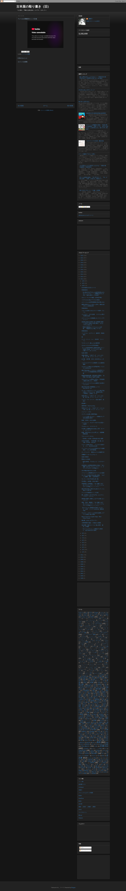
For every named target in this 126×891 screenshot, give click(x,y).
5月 (83, 542)
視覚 (89, 705)
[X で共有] (25, 52)
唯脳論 (80, 770)
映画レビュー (96, 679)
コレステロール (91, 636)
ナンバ (87, 654)
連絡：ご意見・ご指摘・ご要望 (87, 806)
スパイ (82, 646)
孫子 (107, 731)
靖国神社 (99, 769)
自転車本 (101, 708)
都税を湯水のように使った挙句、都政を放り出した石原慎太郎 (93, 305)
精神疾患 (84, 728)
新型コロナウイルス (86, 720)
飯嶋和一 (87, 755)
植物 (93, 718)
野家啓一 (90, 769)
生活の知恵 (97, 726)
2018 (82, 265)
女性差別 (100, 714)
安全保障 (101, 675)
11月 (83, 283)
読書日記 (104, 746)
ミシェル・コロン (93, 667)
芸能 (90, 692)
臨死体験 (83, 772)
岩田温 (106, 686)
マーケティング (101, 662)
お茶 (82, 631)
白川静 (80, 753)
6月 (83, 540)
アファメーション (82, 620)
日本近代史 (82, 750)
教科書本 (99, 689)
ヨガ (95, 670)
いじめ (91, 623)
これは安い (99, 636)
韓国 (95, 686)
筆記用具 (90, 758)
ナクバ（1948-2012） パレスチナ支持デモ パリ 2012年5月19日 (93, 445)
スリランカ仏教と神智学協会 (89, 414)
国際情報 (96, 699)
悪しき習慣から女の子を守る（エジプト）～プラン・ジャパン (93, 495)
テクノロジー (92, 650)
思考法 (105, 703)
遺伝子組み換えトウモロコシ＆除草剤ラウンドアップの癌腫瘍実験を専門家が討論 (93, 372)
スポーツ (88, 646)
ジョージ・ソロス (86, 411)
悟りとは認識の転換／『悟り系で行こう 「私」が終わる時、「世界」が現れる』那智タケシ (93, 178)
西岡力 (91, 728)
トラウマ (100, 652)
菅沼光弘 (99, 723)
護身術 (85, 696)
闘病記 (93, 742)
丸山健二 (100, 686)
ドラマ (105, 652)
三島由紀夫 (96, 702)
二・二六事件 (98, 748)
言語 (94, 695)
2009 (82, 559)
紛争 (100, 761)
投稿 (82, 847)
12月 (83, 281)
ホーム (45, 106)
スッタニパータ (89, 645)
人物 (107, 722)
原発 (84, 695)
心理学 (106, 719)
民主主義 (106, 766)
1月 (83, 552)
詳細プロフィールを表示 (93, 21)
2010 (82, 557)
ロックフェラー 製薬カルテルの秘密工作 (93, 452)
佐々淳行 (86, 700)
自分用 (80, 804)
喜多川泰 (82, 687)
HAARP (85, 614)
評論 (94, 758)
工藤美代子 (95, 696)
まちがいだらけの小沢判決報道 (90, 345)
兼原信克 (80, 693)
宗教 (87, 712)
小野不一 (90, 18)
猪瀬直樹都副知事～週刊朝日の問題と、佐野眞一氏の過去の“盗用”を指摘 (93, 376)
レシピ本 (80, 674)
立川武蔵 (94, 770)
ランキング (101, 670)
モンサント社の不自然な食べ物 (90, 479)
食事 (100, 719)
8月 (83, 535)
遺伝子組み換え (84, 677)
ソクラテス (100, 646)
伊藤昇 (90, 676)
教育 (91, 689)
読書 (95, 746)
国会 (92, 699)
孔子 (89, 696)
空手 (99, 690)
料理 (98, 770)
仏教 (83, 761)
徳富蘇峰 (101, 744)
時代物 (103, 706)
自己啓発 (86, 708)
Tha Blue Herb (84, 617)
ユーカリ (85, 670)
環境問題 (81, 686)
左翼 (104, 700)
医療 (98, 677)
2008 (82, 562)
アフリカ (100, 620)
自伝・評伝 (83, 709)
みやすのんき (81, 669)
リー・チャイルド (97, 672)
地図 (107, 734)
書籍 (81, 714)
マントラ (83, 667)
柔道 (100, 712)
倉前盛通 (91, 731)
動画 (29, 54)
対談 (90, 733)
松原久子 (103, 717)
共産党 (86, 689)
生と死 (89, 726)
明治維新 (83, 767)
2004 (82, 566)
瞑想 (85, 773)
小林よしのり (88, 717)
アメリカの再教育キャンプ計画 (90, 492)
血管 (94, 692)
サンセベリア (101, 637)
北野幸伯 (88, 766)
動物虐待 (87, 744)
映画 (89, 679)
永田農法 (105, 679)
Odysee (81, 818)
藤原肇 (88, 742)
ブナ (96, 659)
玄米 (90, 695)
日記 (106, 748)
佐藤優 (92, 700)
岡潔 (80, 681)
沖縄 (104, 681)
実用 (102, 709)
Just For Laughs (93, 614)
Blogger (96, 612)
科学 (85, 682)
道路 (96, 744)
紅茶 (86, 697)
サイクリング (92, 637)
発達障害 (87, 753)
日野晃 (104, 750)
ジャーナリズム (94, 642)
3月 (83, 547)
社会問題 (103, 711)
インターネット (95, 625)
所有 (107, 712)
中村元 (97, 737)
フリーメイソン (102, 659)
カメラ (90, 631)
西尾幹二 (97, 728)
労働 (100, 772)
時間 (93, 706)
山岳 (80, 703)
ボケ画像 (106, 661)
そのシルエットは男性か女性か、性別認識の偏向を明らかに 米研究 (93, 380)
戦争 (106, 730)
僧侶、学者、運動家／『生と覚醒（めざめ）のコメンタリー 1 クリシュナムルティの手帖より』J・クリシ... (93, 504)
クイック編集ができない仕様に (87, 154)
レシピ (104, 673)
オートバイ (95, 629)
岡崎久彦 (85, 681)
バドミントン (88, 657)
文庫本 (92, 763)
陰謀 (103, 677)
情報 (88, 719)
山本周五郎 (92, 703)
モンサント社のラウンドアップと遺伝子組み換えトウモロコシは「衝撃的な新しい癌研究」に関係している (93, 392)
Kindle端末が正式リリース (89, 287)
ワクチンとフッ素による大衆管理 (91, 343)
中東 (102, 737)
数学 (92, 723)
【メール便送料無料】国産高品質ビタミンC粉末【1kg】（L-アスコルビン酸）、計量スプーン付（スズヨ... (93, 349)
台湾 (96, 733)
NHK (95, 615)
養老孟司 (86, 770)
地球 (104, 734)
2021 (82, 258)
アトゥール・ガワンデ (93, 618)
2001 (82, 573)
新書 (94, 720)
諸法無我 (94, 714)
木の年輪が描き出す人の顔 (89, 470)
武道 (97, 759)
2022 (82, 255)
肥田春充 (94, 755)
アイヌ (80, 618)
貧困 (100, 758)
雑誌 (84, 702)
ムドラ (87, 669)
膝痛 (103, 755)
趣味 (84, 712)
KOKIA (85, 615)
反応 (103, 753)
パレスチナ (97, 657)
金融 (93, 690)
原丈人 (105, 693)
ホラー (86, 662)
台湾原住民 (101, 733)
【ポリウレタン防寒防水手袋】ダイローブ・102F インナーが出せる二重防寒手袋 (93, 509)
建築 (85, 693)
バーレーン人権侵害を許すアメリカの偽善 (93, 473)
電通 (81, 740)
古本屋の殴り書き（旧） (33, 6)
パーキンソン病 (103, 655)
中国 (85, 737)
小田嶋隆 (101, 716)
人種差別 (100, 722)
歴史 (88, 772)
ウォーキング (96, 628)
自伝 (107, 708)
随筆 (89, 723)
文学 (80, 762)
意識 (100, 676)
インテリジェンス (88, 626)
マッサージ (99, 664)
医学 (93, 677)
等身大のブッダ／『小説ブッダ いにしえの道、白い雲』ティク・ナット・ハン (93, 408)
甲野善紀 (81, 698)
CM (106, 612)
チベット (93, 647)
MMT (90, 615)
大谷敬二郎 (87, 734)
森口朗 (102, 720)
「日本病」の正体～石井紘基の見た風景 (92, 438)
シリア (82, 643)
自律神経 (97, 709)
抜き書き (94, 753)
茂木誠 (97, 767)
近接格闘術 (86, 690)
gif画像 (80, 613)
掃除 (103, 731)
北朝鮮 (82, 766)
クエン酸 (91, 632)
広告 (101, 696)
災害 (80, 702)
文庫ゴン (86, 762)
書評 (88, 714)
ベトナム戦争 (98, 661)
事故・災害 (81, 706)
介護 (98, 682)
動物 (107, 742)
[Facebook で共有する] (27, 52)
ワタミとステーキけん (88, 436)
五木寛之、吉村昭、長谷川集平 (90, 481)
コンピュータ (83, 637)
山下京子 (104, 702)
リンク (80, 673)
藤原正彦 (82, 742)
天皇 (99, 739)
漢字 (105, 684)
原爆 (80, 695)
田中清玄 (106, 739)
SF (102, 615)
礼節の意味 (85, 353)
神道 (107, 720)
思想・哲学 (82, 705)
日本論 (98, 750)
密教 (101, 766)
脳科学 (93, 752)
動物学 (81, 744)
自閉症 (91, 709)
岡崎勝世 (92, 681)
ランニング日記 (88, 672)
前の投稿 (70, 106)
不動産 (104, 758)
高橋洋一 (104, 697)
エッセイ (87, 629)
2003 (82, 569)
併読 (80, 764)
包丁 (94, 764)
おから (101, 629)
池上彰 (88, 736)
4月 (83, 545)
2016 (82, 269)
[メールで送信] (22, 52)
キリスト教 (82, 633)
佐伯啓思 (99, 700)
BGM (90, 612)
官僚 (95, 684)
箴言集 (94, 773)
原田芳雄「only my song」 (89, 405)
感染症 (99, 684)
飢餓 (102, 687)
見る (99, 693)
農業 (99, 752)
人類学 (83, 723)
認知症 (87, 752)
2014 (82, 274)
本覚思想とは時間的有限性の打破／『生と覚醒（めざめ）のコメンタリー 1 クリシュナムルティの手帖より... (93, 467)
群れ (102, 690)
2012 (82, 279)
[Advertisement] (93, 51)
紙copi (80, 815)
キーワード (96, 631)
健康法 (104, 692)
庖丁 (98, 764)
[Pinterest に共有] (28, 52)
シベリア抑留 (84, 642)
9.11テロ (81, 612)
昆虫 (81, 700)
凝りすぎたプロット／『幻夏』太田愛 (90, 190)
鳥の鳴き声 (85, 739)
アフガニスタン (92, 620)
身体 (81, 722)
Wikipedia (100, 617)
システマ (106, 640)
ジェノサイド (96, 639)
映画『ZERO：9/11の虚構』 (89, 420)
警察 (82, 692)
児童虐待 (88, 706)
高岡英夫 (91, 698)
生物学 (103, 726)
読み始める (85, 746)
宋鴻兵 (98, 731)
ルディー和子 (88, 673)
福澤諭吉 (102, 759)
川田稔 (101, 729)
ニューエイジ (94, 653)
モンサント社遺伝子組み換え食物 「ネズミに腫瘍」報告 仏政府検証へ (93, 475)
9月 (83, 533)
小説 (95, 716)
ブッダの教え (88, 659)
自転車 (94, 708)
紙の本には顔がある (84, 101)
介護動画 (105, 682)
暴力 (102, 764)
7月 (83, 538)
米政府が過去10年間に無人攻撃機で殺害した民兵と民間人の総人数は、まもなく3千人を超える (92, 323)
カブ (86, 631)
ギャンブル (104, 631)
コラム (83, 636)
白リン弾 (104, 752)
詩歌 (93, 705)
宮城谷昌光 (85, 290)
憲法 (89, 693)
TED (107, 615)
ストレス (98, 645)
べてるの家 (90, 661)
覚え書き (82, 684)
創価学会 (84, 731)
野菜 (94, 769)
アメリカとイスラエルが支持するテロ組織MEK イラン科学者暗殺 (93, 449)
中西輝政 (91, 737)
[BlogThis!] (24, 52)
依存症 (95, 676)
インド (97, 626)
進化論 (94, 722)
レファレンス (95, 674)
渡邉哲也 (86, 740)
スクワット (98, 643)
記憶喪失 (98, 687)
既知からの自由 (86, 459)
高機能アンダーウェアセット (89, 454)
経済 (107, 690)
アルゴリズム (89, 622)
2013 (82, 276)
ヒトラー (93, 658)
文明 (99, 762)
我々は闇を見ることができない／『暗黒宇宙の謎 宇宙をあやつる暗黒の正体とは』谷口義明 (93, 77)
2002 (82, 571)
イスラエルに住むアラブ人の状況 (91, 300)
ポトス (81, 662)
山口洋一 (85, 703)
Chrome (102, 612)
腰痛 (107, 699)
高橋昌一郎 (97, 697)
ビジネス (105, 657)
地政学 (82, 736)
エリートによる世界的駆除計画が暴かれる (93, 302)
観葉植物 (88, 686)
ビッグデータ (84, 658)
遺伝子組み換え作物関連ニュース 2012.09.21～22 (91, 387)
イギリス (86, 623)
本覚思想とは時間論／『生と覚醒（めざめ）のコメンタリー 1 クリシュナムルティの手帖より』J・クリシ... (93, 485)
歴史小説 (94, 772)
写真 (85, 711)
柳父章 (105, 769)
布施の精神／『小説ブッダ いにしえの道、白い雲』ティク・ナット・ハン (92, 356)
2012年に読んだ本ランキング (87, 90)
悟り (80, 696)
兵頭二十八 (88, 764)
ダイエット (82, 647)
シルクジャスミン (90, 643)
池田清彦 (101, 736)
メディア (93, 669)
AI (86, 612)
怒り (95, 740)
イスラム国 (86, 625)
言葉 (98, 695)
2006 (82, 564)
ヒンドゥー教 (100, 658)
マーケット (92, 662)
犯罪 (107, 753)
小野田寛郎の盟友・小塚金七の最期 (91, 522)
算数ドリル (98, 703)
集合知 (95, 712)
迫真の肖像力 (85, 457)
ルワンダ (96, 673)
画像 (91, 682)
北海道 (106, 764)
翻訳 (97, 766)
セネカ (94, 646)
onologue (81, 787)
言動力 (80, 790)
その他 (106, 646)
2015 (82, 272)
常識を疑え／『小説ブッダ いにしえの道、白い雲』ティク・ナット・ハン (92, 396)
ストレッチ (105, 645)
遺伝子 (106, 676)
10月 (83, 285)
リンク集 (81, 781)
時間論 (97, 706)
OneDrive (81, 798)
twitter (92, 617)
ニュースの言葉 (82, 655)
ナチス (80, 654)
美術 (99, 755)
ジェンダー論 (90, 640)
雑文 (88, 702)
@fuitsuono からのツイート (86, 215)
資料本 (99, 705)
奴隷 (91, 740)
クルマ (100, 634)
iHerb (80, 809)
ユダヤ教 (91, 670)
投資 (100, 740)
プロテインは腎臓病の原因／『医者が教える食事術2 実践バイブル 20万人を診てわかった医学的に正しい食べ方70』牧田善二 (97, 127)
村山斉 (81, 733)
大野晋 (92, 734)
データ (84, 650)
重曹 (104, 712)
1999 (82, 578)
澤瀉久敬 (80, 773)
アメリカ (24, 54)
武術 (84, 759)
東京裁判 (106, 740)
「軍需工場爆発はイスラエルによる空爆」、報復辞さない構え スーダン (92, 327)
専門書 (93, 730)
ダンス (88, 647)
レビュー (86, 675)
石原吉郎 (86, 729)
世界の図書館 (89, 725)
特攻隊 (106, 744)
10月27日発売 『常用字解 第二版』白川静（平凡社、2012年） (93, 441)
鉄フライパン (92, 739)
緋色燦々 (84, 403)
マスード (91, 664)
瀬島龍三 (103, 725)
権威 (94, 693)
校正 (105, 696)
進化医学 (88, 722)
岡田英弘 (99, 680)
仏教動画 (89, 761)
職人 (96, 718)
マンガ (106, 666)
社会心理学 (97, 711)
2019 (82, 262)
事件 (104, 705)
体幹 (86, 733)
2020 (82, 260)
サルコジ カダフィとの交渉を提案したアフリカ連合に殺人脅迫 (93, 513)
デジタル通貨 (94, 652)
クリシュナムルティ (101, 633)
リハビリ (105, 672)
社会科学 (90, 711)
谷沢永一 (98, 734)
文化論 (105, 761)
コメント (83, 850)
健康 (98, 692)
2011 (81, 555)
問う (85, 769)
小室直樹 (88, 716)
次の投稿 (21, 106)
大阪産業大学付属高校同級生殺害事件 (96, 113)
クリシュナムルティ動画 (89, 634)
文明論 (104, 762)
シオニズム (98, 640)
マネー (106, 664)
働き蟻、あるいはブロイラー (89, 520)
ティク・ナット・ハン (95, 649)
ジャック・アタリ (103, 642)
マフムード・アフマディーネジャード (92, 666)
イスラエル (98, 623)
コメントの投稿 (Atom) (47, 110)
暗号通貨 (83, 676)
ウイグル (89, 628)
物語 (95, 761)
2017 (82, 267)
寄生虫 (88, 687)
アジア (84, 618)
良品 (102, 770)
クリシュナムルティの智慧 (86, 792)
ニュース (101, 654)
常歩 (84, 719)
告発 (87, 699)
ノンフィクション (92, 655)
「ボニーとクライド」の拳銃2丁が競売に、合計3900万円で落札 (92, 529)
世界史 (96, 725)
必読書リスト (82, 784)
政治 (83, 726)
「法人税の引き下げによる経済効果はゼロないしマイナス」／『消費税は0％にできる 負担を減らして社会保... (93, 294)
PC (99, 615)
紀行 (93, 687)
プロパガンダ (82, 661)
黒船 (103, 699)
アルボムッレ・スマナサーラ (89, 426)
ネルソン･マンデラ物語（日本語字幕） (92, 297)
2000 (82, 575)
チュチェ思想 (100, 647)
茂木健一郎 (90, 767)
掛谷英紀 (90, 684)
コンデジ (106, 636)
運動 (84, 679)
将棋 (82, 716)
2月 (83, 549)
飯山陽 (81, 755)
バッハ (80, 657)
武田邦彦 (90, 759)
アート (105, 617)
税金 (103, 728)
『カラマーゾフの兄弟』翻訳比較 (95, 141)
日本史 (91, 750)
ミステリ (103, 667)
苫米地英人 (86, 748)
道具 (93, 744)
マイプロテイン (83, 812)
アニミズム (104, 618)
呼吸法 (105, 695)
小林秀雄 (96, 717)
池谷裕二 (94, 736)
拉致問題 (105, 772)
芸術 (86, 692)
